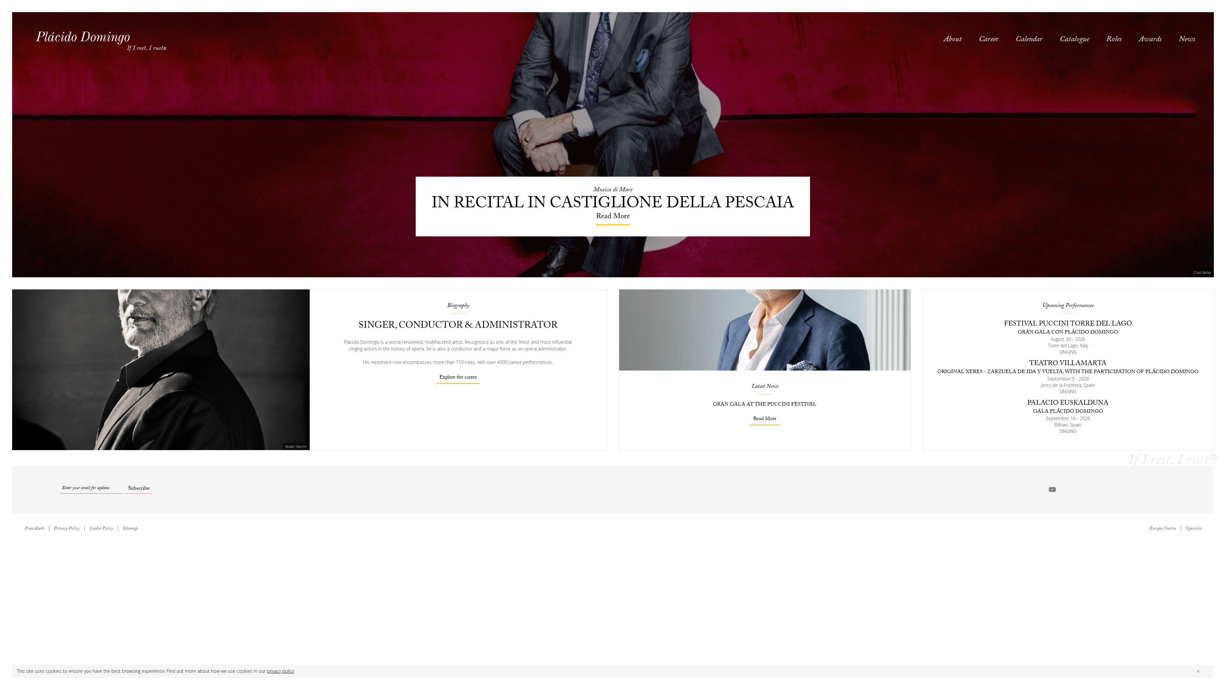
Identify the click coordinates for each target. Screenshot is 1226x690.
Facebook (1064, 490)
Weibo (1102, 490)
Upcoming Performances (1068, 306)
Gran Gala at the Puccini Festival (764, 405)
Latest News (765, 387)
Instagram (1089, 490)
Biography (458, 306)
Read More (764, 419)
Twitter (1076, 490)
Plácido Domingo (83, 36)
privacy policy (280, 671)
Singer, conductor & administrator (458, 326)
